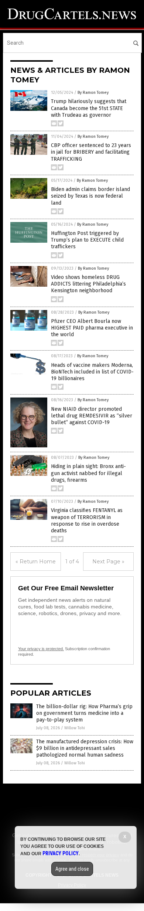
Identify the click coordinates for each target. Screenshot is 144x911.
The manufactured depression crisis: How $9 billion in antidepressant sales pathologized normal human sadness (84, 748)
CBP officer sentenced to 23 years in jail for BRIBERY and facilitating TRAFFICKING (91, 152)
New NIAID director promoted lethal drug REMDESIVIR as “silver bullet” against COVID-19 (91, 416)
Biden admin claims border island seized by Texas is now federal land (90, 196)
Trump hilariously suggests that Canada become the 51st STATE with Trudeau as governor (88, 108)
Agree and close (72, 869)
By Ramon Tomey (93, 92)
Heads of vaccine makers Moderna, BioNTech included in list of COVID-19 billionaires (92, 372)
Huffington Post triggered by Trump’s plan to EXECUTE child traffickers (87, 240)
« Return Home (36, 561)
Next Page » (108, 561)
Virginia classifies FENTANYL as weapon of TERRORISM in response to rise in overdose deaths (87, 520)
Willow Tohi (74, 728)
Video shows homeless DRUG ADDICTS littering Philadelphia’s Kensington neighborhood (88, 284)
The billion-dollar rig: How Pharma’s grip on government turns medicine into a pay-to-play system (84, 713)
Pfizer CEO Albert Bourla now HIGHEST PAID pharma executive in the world (92, 328)
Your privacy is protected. (41, 648)
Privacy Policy (60, 853)
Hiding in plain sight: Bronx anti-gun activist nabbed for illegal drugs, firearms (88, 473)
